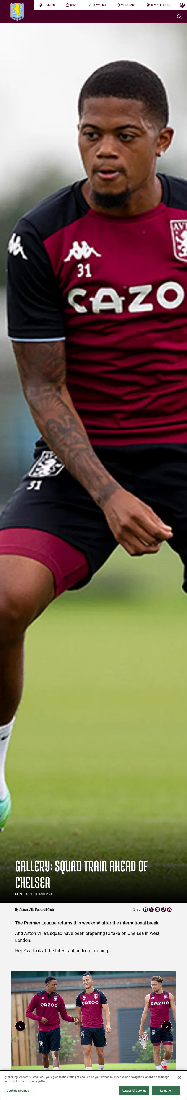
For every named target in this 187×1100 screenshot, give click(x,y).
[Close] (180, 1077)
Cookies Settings (18, 1090)
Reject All (166, 1090)
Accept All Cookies (134, 1090)
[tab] (47, 5)
